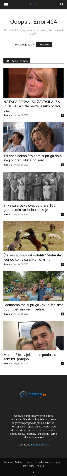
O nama (8, 462)
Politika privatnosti (24, 462)
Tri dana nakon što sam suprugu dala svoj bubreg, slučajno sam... (32, 158)
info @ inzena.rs (40, 444)
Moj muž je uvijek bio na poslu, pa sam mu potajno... (29, 357)
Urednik (7, 115)
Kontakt (40, 465)
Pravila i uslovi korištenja (48, 462)
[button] (5, 4)
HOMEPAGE (44, 45)
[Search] (62, 4)
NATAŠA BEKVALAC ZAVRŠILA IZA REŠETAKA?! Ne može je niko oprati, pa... (32, 106)
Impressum (28, 465)
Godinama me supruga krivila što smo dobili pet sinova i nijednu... (33, 307)
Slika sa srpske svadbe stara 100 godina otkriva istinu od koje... (29, 207)
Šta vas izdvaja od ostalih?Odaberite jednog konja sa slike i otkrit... (32, 257)
